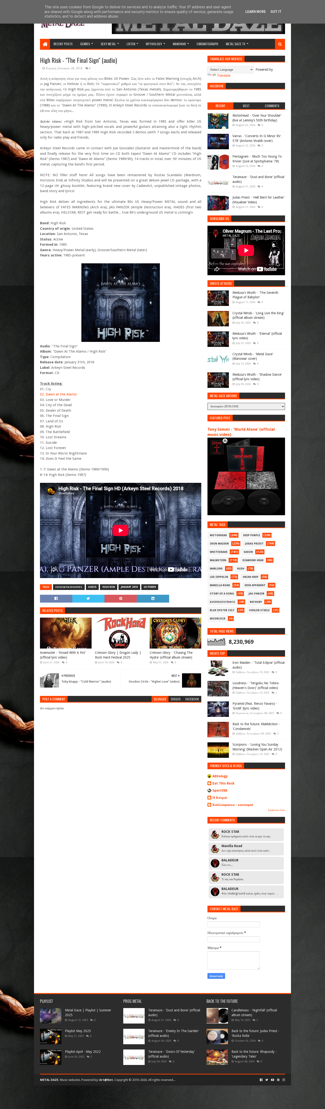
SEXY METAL (108, 43)
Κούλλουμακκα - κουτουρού (232, 805)
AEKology (220, 776)
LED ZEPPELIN (219, 577)
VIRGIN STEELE (259, 610)
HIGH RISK (108, 587)
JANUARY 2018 (129, 587)
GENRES (85, 43)
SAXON (248, 552)
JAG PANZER (256, 593)
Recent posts (63, 43)
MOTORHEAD (218, 535)
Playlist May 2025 (78, 1031)
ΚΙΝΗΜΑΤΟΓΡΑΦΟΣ (222, 602)
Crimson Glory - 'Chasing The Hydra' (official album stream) (171, 655)
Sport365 (219, 790)
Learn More (255, 12)
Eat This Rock (223, 783)
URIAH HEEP (250, 577)
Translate (223, 75)
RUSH (240, 568)
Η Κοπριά (219, 797)
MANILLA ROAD (220, 585)
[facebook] (261, 1080)
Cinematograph (207, 43)
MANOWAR (179, 43)
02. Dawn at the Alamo (58, 394)
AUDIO (92, 587)
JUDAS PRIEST (254, 543)
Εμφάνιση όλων (276, 810)
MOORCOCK (217, 618)
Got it (276, 12)
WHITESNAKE (218, 552)
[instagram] (283, 1080)
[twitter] (266, 1080)
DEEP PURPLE (251, 535)
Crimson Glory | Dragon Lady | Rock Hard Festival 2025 (118, 655)
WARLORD (216, 568)
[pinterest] (278, 1080)
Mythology (154, 43)
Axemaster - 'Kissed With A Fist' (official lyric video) (63, 655)
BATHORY (256, 602)
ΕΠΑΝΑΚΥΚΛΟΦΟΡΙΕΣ (68, 587)
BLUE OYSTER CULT (222, 610)
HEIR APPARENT (255, 585)
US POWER (150, 587)
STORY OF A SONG (222, 593)
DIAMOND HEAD (253, 560)
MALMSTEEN (218, 560)
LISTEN (131, 43)
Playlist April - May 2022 (83, 1052)
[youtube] (272, 1080)
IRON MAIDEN (219, 543)
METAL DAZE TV (235, 43)
